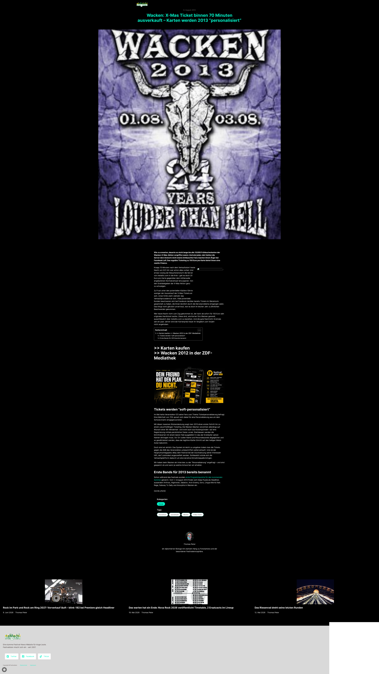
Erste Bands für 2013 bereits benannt (173, 338)
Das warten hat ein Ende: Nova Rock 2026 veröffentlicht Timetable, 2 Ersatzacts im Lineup (181, 607)
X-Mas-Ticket (197, 514)
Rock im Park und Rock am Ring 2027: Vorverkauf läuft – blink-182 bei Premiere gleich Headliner (58, 607)
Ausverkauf (162, 514)
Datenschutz (23, 665)
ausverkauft (175, 514)
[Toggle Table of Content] (198, 330)
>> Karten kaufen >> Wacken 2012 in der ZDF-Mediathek (179, 333)
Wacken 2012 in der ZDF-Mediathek (183, 355)
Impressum (33, 665)
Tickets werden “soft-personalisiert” (172, 336)
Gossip (161, 504)
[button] (4, 669)
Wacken (185, 514)
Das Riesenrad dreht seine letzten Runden (279, 607)
